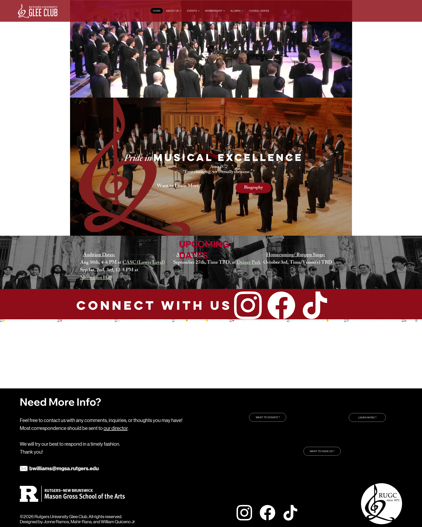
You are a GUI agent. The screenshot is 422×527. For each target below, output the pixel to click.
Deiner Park (249, 263)
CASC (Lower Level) (143, 263)
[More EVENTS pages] (198, 11)
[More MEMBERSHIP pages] (224, 11)
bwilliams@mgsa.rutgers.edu (64, 468)
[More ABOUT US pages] (180, 11)
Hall (107, 278)
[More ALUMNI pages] (242, 11)
